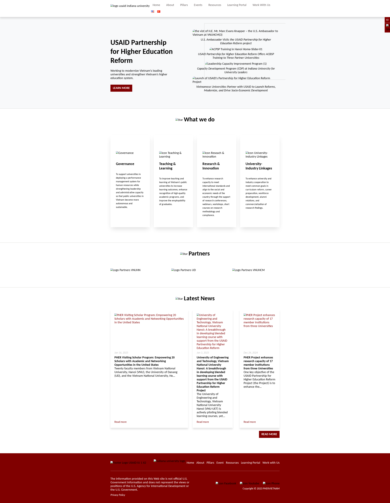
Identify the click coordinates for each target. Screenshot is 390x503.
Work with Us (271, 463)
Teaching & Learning (173, 181)
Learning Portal (236, 5)
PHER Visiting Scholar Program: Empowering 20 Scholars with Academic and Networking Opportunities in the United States (144, 361)
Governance (130, 181)
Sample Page (130, 8)
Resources (214, 5)
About (170, 5)
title (278, 8)
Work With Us (261, 5)
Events (198, 5)
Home (156, 5)
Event (220, 463)
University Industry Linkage (259, 181)
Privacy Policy (117, 495)
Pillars (184, 5)
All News (195, 299)
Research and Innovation (216, 181)
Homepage (190, 463)
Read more (120, 422)
